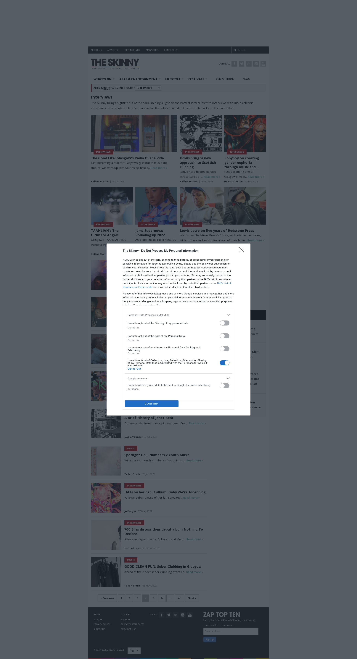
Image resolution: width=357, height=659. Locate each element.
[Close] (242, 250)
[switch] (224, 323)
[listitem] (178, 315)
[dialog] (178, 329)
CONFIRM (152, 403)
